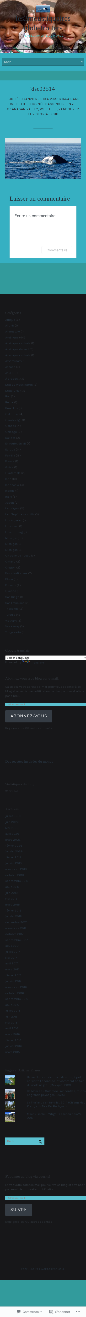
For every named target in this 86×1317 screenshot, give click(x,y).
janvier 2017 (13, 981)
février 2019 (13, 857)
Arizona (10, 367)
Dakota (10, 437)
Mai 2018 (11, 898)
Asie (8, 373)
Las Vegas (12, 508)
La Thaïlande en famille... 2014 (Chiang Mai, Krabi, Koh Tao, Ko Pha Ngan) (56, 1104)
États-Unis (12, 390)
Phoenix (10, 585)
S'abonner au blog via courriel (27, 1176)
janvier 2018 (13, 916)
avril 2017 (11, 963)
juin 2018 (11, 893)
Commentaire (57, 250)
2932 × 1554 (60, 99)
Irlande (10, 490)
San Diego (12, 597)
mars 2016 (12, 1034)
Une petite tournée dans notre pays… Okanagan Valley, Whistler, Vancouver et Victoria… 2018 (43, 109)
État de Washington (19, 384)
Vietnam (11, 620)
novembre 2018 (16, 869)
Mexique (11, 538)
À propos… (12, 378)
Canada (10, 426)
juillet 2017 (12, 951)
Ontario (10, 561)
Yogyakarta (13, 632)
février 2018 (13, 910)
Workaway (12, 626)
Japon (9, 502)
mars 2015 (12, 1052)
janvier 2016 (13, 1046)
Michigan (11, 544)
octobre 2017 (14, 934)
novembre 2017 (15, 928)
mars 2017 (12, 969)
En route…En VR (15, 443)
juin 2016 (11, 1016)
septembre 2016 (16, 999)
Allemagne (12, 331)
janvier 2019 (13, 863)
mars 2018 (12, 904)
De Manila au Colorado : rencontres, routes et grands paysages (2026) (56, 1093)
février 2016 (13, 1040)
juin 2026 (12, 822)
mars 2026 (13, 839)
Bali (7, 396)
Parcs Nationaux (16, 573)
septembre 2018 (16, 881)
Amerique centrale (17, 355)
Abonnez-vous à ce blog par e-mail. (32, 678)
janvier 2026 (14, 851)
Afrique (10, 319)
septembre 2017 (16, 940)
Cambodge (13, 420)
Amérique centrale (17, 343)
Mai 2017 (11, 957)
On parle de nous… (17, 555)
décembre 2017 (16, 922)
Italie (8, 496)
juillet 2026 (13, 816)
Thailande (12, 608)
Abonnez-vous (29, 716)
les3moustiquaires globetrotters (43, 23)
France (9, 461)
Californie (12, 414)
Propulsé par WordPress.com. (43, 1269)
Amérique (11, 337)
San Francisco (15, 603)
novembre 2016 (16, 987)
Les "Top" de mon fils (19, 514)
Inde (8, 479)
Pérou (9, 579)
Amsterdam (13, 361)
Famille (10, 455)
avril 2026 (12, 833)
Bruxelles (11, 408)
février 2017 (13, 975)
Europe (10, 449)
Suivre (19, 1209)
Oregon (10, 567)
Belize (9, 402)
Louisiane (11, 526)
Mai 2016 (11, 1022)
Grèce (9, 467)
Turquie (10, 614)
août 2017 (12, 945)
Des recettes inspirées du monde (29, 761)
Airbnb (9, 325)
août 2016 (12, 1005)
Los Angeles (13, 520)
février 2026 (13, 845)
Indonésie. (12, 485)
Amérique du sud (17, 349)
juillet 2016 (12, 1010)
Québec (10, 591)
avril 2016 (11, 1028)
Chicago (11, 431)
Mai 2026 (11, 828)
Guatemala (13, 473)
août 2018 (12, 887)
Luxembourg (14, 532)
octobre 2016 (14, 993)
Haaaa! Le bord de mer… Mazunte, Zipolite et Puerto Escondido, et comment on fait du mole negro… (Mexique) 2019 (55, 1081)
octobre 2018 (14, 875)
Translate (37, 662)
